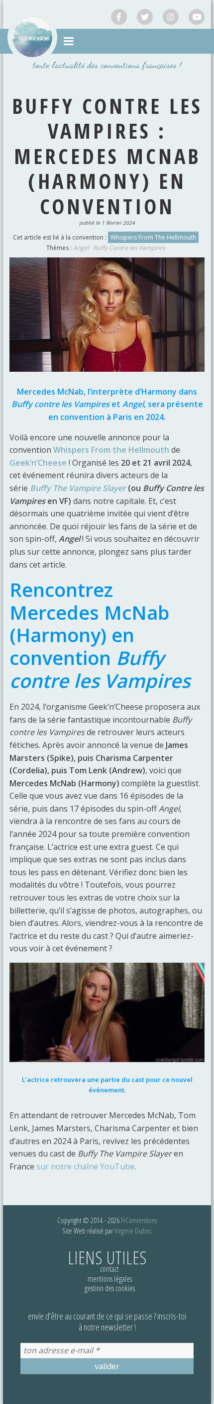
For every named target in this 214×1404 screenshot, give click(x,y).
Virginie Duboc (133, 1231)
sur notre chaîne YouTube (85, 1166)
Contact (109, 1268)
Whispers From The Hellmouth (153, 237)
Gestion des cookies (110, 1288)
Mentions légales (110, 1278)
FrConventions (139, 1220)
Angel (81, 248)
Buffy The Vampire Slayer (78, 488)
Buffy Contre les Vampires (129, 248)
